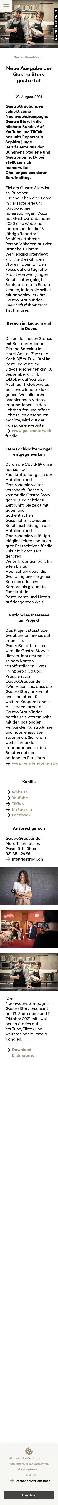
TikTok (18, 803)
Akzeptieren (29, 1495)
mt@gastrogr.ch (27, 859)
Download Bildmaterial (24, 1052)
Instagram (22, 809)
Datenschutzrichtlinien (33, 1481)
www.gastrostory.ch (31, 430)
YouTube (20, 797)
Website (20, 792)
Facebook (21, 814)
